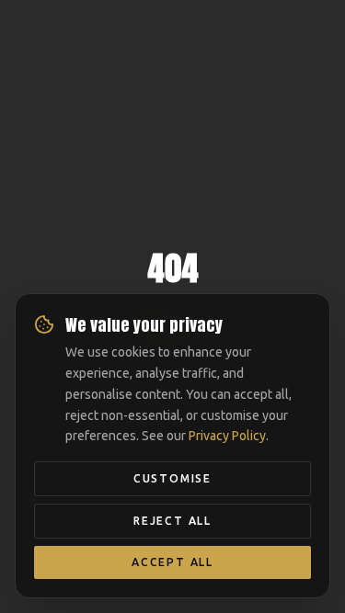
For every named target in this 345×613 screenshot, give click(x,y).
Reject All (172, 521)
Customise (172, 478)
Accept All (172, 562)
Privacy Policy (227, 435)
